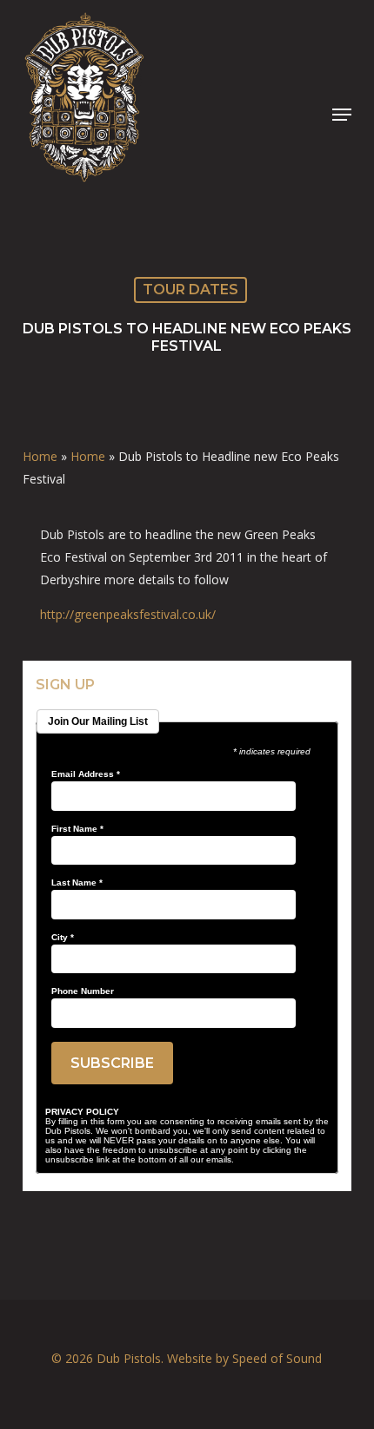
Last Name (77, 883)
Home (40, 456)
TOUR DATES (190, 289)
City (62, 937)
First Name (77, 829)
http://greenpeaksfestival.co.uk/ (128, 614)
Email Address (85, 774)
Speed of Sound (277, 1358)
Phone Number (82, 991)
